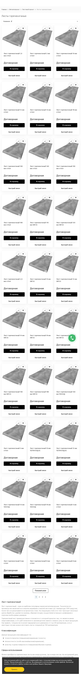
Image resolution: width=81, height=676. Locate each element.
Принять (14, 669)
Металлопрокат (14, 9)
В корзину (14, 69)
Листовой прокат (28, 9)
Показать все (40, 591)
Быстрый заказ (14, 75)
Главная (4, 9)
